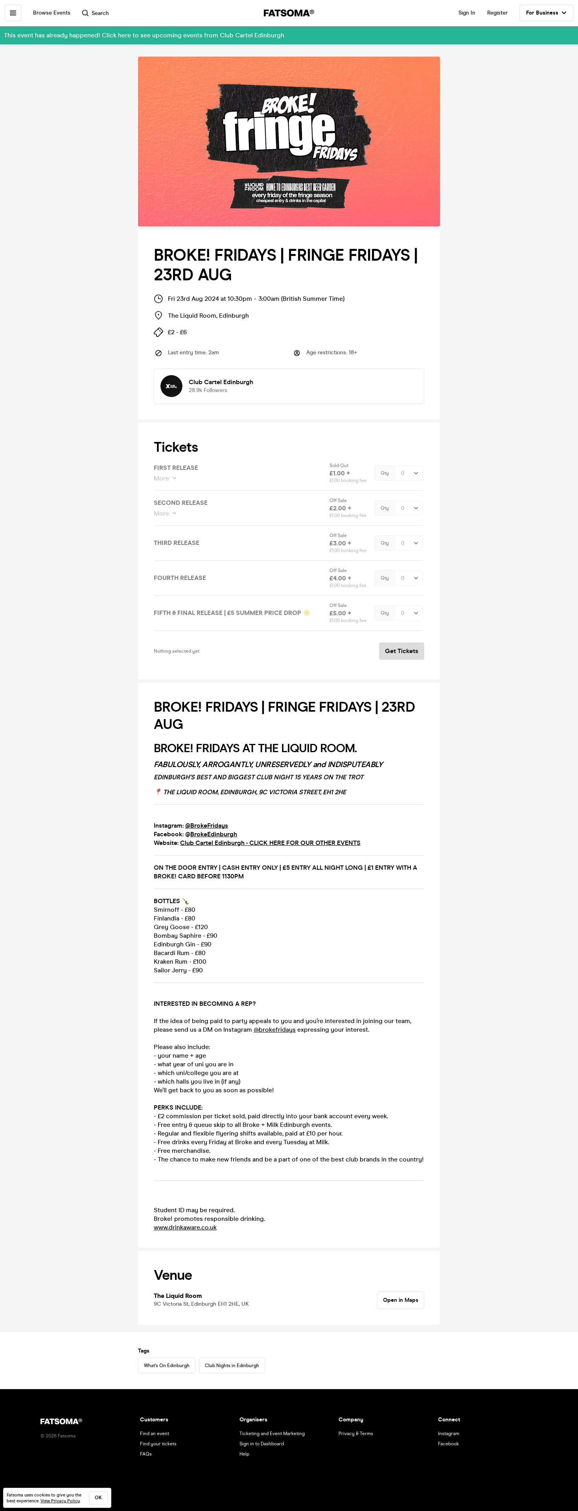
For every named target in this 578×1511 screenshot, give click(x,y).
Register (497, 12)
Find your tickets (158, 1444)
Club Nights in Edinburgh (232, 1365)
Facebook (448, 1444)
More (161, 478)
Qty (385, 473)
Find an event (154, 1433)
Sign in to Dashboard (261, 1444)
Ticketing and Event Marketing (272, 1433)
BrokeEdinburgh (213, 834)
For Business (542, 12)
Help (244, 1454)
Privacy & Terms (356, 1433)
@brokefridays (275, 1029)
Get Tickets (401, 651)
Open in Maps (400, 1300)
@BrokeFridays (206, 825)
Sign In (466, 12)
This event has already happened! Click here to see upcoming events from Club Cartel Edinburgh (144, 35)
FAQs (146, 1454)
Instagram (448, 1433)
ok (98, 1497)
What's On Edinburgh (167, 1365)
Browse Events (51, 12)
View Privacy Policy (60, 1501)
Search (100, 13)
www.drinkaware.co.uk (185, 1227)
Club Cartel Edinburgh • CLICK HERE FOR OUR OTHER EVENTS (270, 843)
